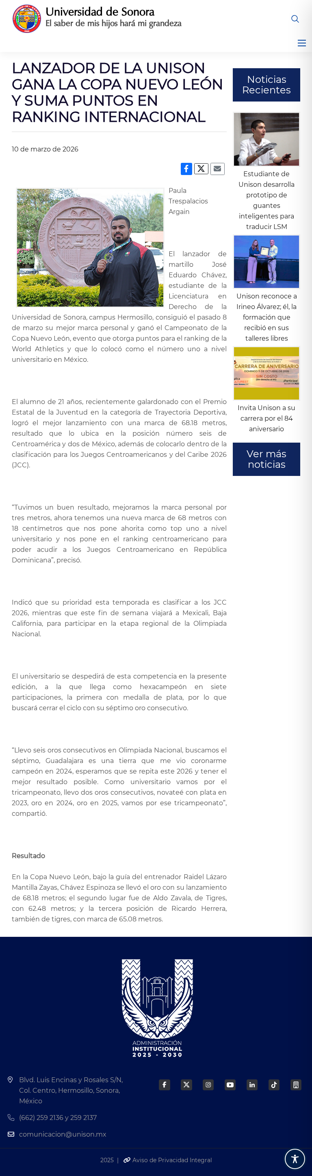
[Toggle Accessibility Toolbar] (295, 1159)
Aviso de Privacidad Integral (171, 1160)
